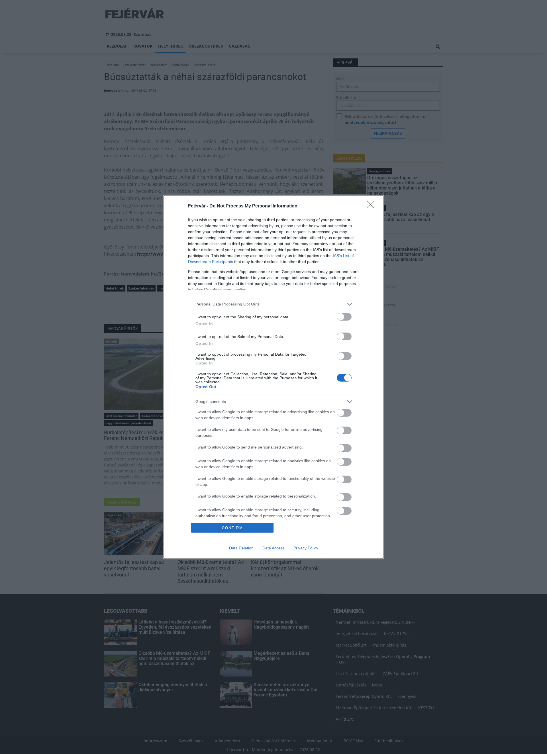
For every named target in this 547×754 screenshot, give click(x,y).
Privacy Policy (305, 548)
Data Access (273, 548)
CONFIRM (232, 528)
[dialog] (273, 377)
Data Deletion (241, 548)
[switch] (344, 317)
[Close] (372, 206)
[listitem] (273, 304)
